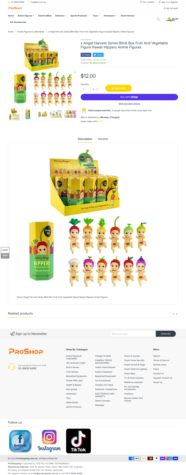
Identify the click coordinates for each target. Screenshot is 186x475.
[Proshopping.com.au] (15, 8)
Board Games (72, 367)
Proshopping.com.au (27, 458)
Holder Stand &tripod (105, 367)
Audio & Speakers (103, 371)
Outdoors (128, 393)
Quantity (85, 84)
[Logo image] (20, 441)
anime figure (86, 39)
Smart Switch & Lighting (135, 369)
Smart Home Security (134, 360)
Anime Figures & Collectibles (74, 357)
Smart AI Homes (132, 356)
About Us (157, 382)
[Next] (9, 72)
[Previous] (74, 72)
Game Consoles (102, 400)
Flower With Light (74, 380)
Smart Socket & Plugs (134, 364)
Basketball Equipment (76, 376)
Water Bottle (72, 402)
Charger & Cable (103, 356)
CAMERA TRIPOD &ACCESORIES (103, 361)
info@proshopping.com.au (45, 473)
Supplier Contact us (162, 378)
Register (174, 2)
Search (156, 356)
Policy (156, 369)
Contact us (158, 373)
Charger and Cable (104, 385)
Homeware (71, 393)
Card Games (72, 371)
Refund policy (159, 364)
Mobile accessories (133, 382)
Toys (68, 398)
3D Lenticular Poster (75, 363)
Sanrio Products (73, 407)
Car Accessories (103, 380)
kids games (71, 389)
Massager (100, 405)
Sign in (164, 2)
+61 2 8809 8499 (73, 473)
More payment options (129, 103)
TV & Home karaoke (133, 378)
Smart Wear (129, 373)
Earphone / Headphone (106, 389)
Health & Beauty (73, 385)
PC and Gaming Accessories (131, 387)
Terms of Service (161, 360)
